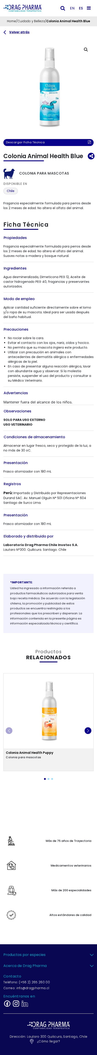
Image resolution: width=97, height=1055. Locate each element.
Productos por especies (24, 954)
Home (11, 21)
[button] (86, 50)
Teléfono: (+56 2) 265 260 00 (26, 982)
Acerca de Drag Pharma (25, 965)
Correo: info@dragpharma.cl (26, 988)
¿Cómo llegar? (48, 1041)
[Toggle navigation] (89, 8)
